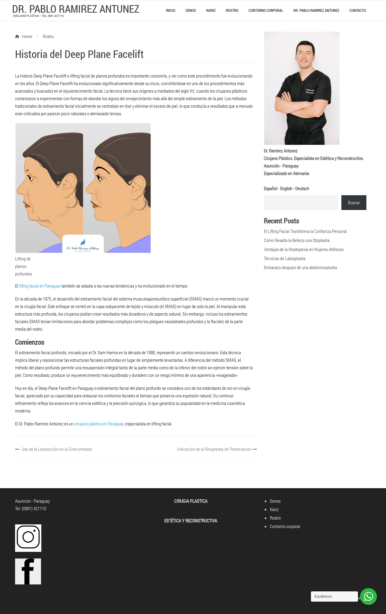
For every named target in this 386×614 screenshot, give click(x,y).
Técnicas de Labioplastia (284, 258)
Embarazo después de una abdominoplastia (300, 267)
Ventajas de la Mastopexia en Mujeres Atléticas (303, 249)
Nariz (211, 10)
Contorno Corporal (265, 10)
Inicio (170, 10)
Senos (190, 10)
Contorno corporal (285, 526)
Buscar (354, 202)
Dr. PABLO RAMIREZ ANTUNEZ (75, 8)
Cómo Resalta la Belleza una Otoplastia (297, 240)
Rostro (232, 10)
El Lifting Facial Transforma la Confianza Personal (305, 231)
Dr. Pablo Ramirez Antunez (316, 10)
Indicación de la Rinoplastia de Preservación (214, 449)
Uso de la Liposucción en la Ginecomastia (56, 449)
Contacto (358, 10)
